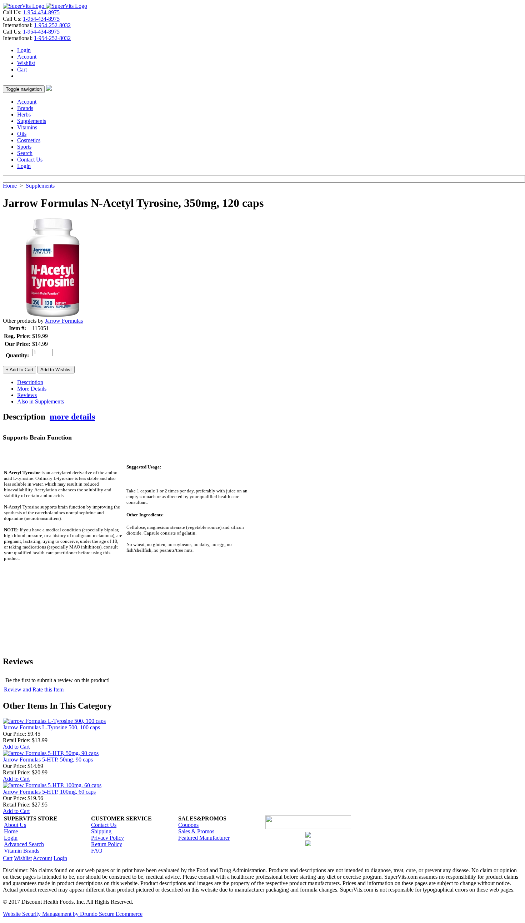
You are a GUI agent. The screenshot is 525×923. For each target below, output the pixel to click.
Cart (22, 69)
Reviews (27, 395)
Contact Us (29, 160)
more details (72, 416)
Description (30, 382)
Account (26, 57)
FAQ (96, 851)
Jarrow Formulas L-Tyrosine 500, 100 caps (51, 727)
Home (10, 186)
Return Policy (106, 844)
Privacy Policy (107, 838)
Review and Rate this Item (34, 689)
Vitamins (27, 127)
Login (24, 50)
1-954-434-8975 (41, 12)
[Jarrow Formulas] (53, 316)
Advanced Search (24, 844)
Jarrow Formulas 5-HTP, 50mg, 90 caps (48, 759)
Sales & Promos (196, 831)
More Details (31, 389)
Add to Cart (16, 747)
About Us (15, 825)
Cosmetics (28, 140)
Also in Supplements (40, 401)
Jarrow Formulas (64, 321)
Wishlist (26, 63)
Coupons (188, 825)
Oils (21, 134)
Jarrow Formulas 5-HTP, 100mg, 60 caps (49, 792)
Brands (25, 108)
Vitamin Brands (21, 851)
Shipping (101, 831)
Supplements (31, 121)
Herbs (24, 114)
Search (24, 153)
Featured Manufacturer (204, 838)
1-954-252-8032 (52, 25)
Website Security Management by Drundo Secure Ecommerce (72, 914)
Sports (24, 147)
